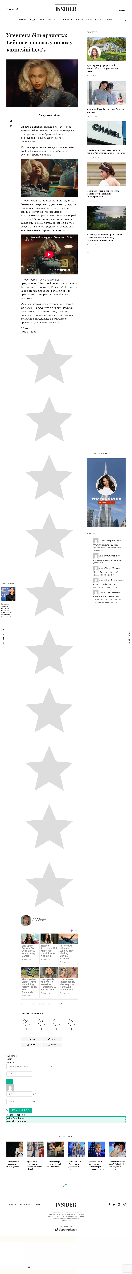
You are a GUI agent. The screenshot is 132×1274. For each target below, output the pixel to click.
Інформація (25, 1205)
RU (120, 10)
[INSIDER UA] (66, 9)
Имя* (34, 1094)
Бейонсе (41, 1004)
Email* (34, 1102)
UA (124, 10)
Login (9, 1059)
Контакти (11, 1205)
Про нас (39, 1205)
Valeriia (42, 918)
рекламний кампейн (55, 1004)
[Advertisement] (106, 352)
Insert (27, 1267)
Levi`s (33, 1004)
